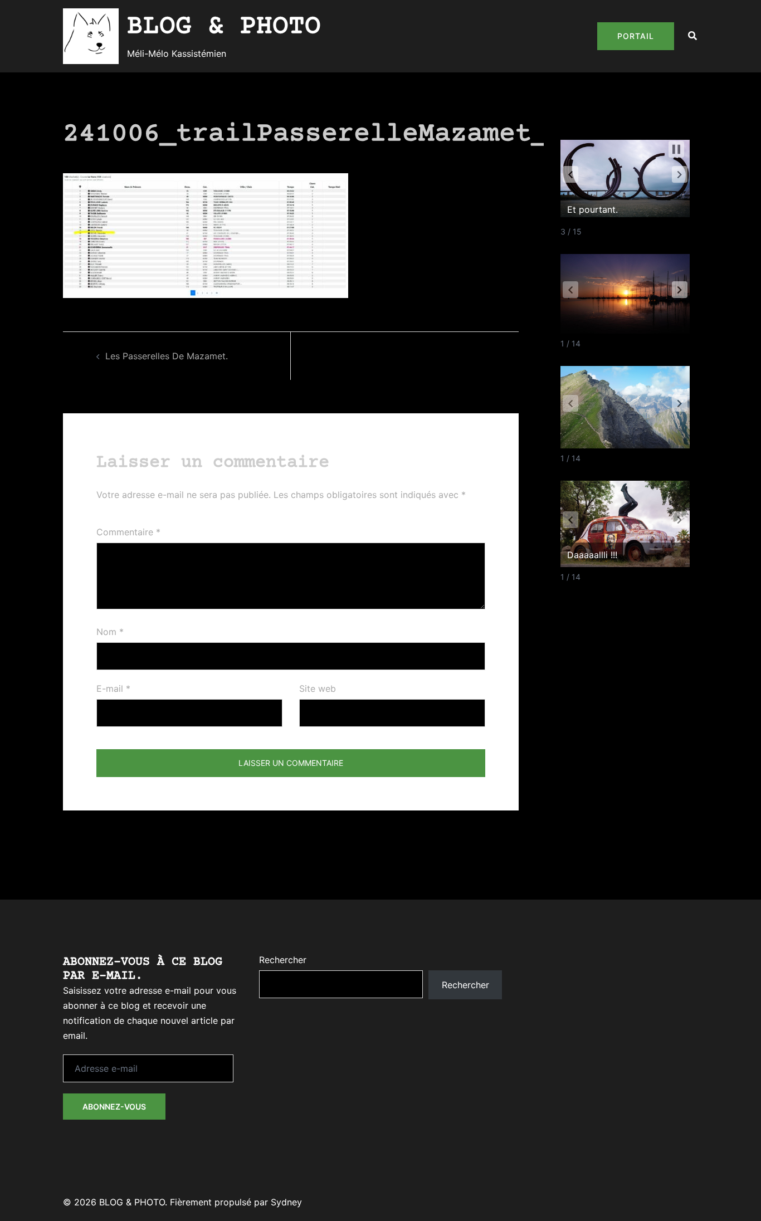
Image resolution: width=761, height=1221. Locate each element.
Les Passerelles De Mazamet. (166, 356)
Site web (317, 688)
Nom (110, 631)
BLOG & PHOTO (224, 27)
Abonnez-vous (114, 1106)
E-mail (113, 688)
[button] (693, 36)
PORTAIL (635, 36)
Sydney (286, 1202)
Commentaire (128, 532)
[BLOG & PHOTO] (91, 36)
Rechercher (282, 959)
